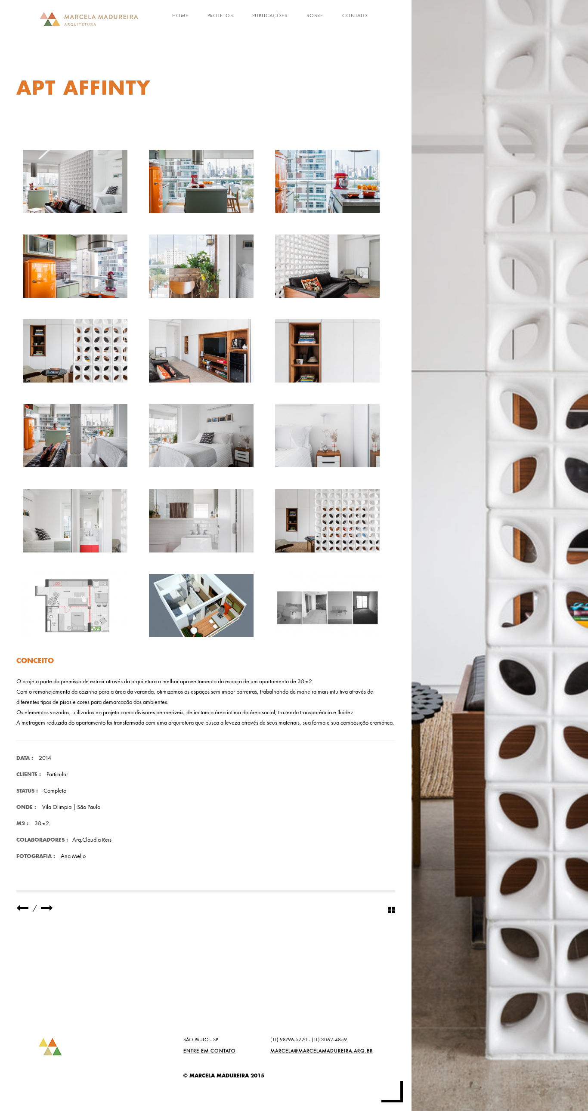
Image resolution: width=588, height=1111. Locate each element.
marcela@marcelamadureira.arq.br (321, 1050)
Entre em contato (209, 1050)
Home (180, 15)
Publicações (270, 15)
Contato (355, 15)
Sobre (314, 15)
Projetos (220, 15)
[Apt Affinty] (75, 181)
